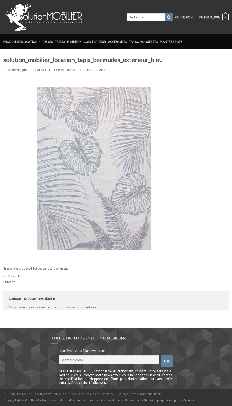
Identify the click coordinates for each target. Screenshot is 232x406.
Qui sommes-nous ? (17, 394)
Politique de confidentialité (139, 394)
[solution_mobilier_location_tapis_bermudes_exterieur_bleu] (94, 168)
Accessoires (117, 41)
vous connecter (39, 307)
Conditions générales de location (88, 394)
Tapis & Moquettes (143, 41)
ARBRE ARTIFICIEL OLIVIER (83, 69)
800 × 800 (49, 69)
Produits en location (20, 41)
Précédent (13, 276)
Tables (60, 41)
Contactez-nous (47, 394)
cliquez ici (99, 382)
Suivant (11, 282)
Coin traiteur (95, 41)
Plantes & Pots (171, 41)
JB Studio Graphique (153, 400)
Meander (188, 400)
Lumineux (74, 41)
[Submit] (169, 17)
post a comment (58, 268)
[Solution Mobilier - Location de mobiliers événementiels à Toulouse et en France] (61, 17)
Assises (48, 41)
